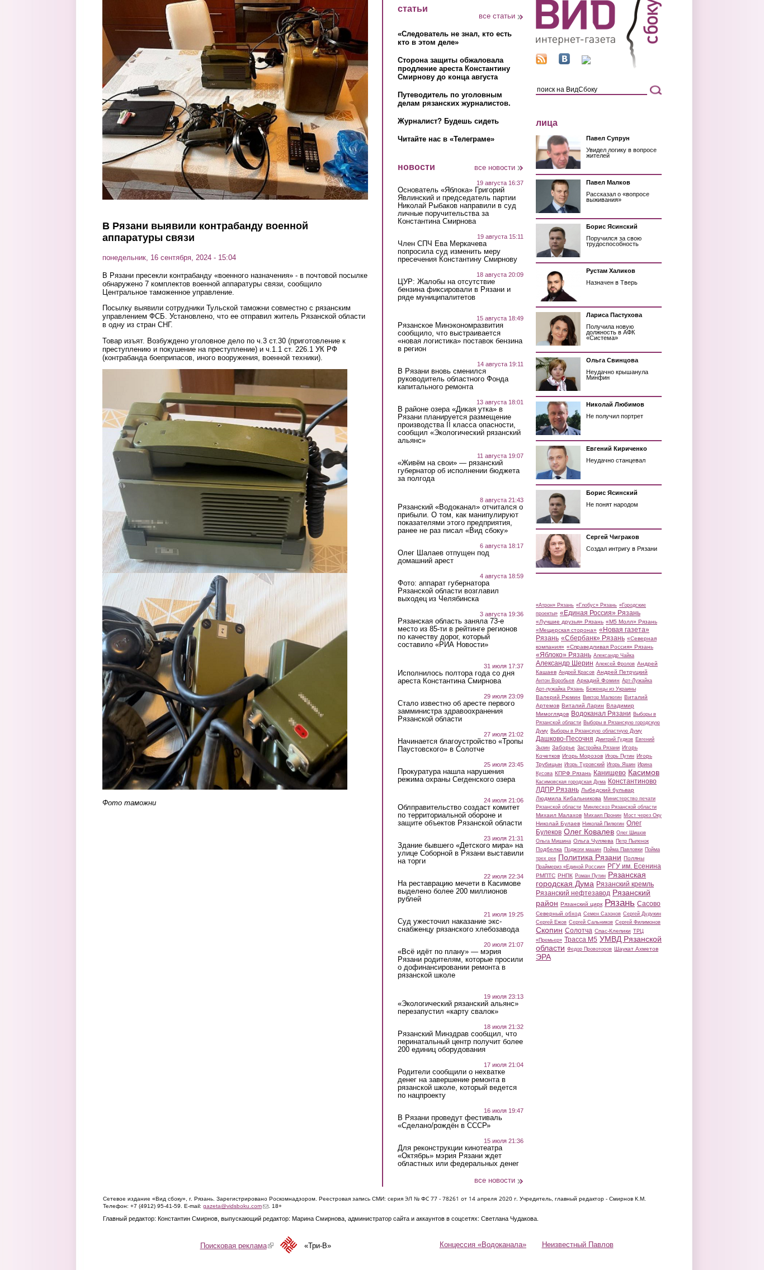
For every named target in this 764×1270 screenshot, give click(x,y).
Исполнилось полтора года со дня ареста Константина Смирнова (456, 677)
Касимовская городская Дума (571, 782)
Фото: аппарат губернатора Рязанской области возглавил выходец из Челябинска (448, 591)
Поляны (634, 858)
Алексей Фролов (615, 664)
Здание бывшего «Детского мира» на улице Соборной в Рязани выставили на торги (461, 853)
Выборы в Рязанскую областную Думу (596, 731)
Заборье (563, 747)
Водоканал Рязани (601, 713)
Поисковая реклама (236, 1245)
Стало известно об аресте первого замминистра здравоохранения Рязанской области (456, 711)
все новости (494, 167)
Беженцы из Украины (611, 689)
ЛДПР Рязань (557, 790)
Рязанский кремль (625, 884)
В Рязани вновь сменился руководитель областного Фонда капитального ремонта (453, 379)
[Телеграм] (586, 62)
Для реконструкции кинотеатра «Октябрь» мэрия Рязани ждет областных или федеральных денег (458, 1156)
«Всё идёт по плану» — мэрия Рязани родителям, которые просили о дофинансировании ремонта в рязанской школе (460, 963)
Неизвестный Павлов (578, 1244)
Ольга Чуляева (593, 841)
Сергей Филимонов (638, 922)
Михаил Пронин (602, 815)
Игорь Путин (619, 756)
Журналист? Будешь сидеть (448, 121)
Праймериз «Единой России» (570, 867)
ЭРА (543, 956)
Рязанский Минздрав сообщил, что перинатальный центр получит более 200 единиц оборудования (460, 1042)
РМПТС (545, 875)
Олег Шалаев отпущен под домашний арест (443, 557)
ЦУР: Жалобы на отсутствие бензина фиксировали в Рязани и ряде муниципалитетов (454, 289)
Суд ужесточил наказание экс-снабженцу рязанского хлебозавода (458, 925)
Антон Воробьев (555, 680)
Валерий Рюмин (558, 697)
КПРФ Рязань (573, 773)
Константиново (632, 781)
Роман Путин (590, 876)
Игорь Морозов (582, 756)
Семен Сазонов (602, 914)
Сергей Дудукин (642, 914)
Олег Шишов (631, 832)
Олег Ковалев (589, 831)
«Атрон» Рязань (555, 605)
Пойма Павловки (623, 849)
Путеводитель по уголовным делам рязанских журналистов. (454, 99)
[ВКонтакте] (564, 62)
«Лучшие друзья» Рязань (569, 622)
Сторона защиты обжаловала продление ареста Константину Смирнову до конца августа (454, 68)
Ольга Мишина (553, 841)
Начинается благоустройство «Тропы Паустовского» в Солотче (460, 745)
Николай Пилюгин (603, 824)
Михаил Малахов (559, 815)
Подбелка (549, 849)
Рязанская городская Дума (591, 879)
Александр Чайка (613, 655)
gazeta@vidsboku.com (235, 1206)
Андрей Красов (577, 672)
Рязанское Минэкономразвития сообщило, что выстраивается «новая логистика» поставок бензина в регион (460, 337)
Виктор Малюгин (602, 697)
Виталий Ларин (583, 705)
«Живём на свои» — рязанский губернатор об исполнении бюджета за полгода (459, 471)
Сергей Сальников (591, 922)
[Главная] (599, 66)
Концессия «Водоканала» (483, 1244)
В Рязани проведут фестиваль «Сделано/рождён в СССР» (450, 1122)
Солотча (578, 930)
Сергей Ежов (551, 922)
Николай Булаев (558, 823)
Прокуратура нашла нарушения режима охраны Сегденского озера (456, 775)
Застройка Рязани (598, 747)
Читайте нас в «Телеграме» (446, 139)
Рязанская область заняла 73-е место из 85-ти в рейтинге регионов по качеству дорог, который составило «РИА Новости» (457, 633)
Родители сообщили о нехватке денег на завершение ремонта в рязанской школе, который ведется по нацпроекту (457, 1083)
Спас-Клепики (613, 931)
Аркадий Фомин (598, 680)
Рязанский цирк (581, 904)
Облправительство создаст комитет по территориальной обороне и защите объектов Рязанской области (460, 815)
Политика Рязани (589, 857)
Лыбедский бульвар (607, 790)
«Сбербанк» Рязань (593, 638)
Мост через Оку (643, 815)
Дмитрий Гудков (614, 739)
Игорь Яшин (621, 764)
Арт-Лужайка (637, 680)
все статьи (497, 16)
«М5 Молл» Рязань (631, 622)
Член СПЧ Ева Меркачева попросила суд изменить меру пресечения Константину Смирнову (457, 251)
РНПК (565, 875)
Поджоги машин (582, 849)
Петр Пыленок (632, 841)
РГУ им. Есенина (634, 866)
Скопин (549, 930)
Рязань (620, 902)
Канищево (609, 773)
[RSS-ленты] (541, 62)
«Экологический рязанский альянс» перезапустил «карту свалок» (458, 1008)
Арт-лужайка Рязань (560, 689)
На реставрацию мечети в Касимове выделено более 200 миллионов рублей (459, 891)
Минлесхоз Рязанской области (620, 807)
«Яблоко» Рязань (563, 655)
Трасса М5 (580, 939)
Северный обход (558, 913)
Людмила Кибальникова (568, 798)
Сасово (649, 904)
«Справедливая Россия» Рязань (610, 647)
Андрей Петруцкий (622, 672)
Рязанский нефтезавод (573, 893)
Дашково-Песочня (564, 739)
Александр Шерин (564, 663)
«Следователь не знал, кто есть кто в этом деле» (455, 38)
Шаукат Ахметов (636, 949)
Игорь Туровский (584, 764)
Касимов (643, 772)
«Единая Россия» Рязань (600, 613)
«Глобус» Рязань (596, 605)
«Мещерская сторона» (566, 630)
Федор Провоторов (589, 949)
